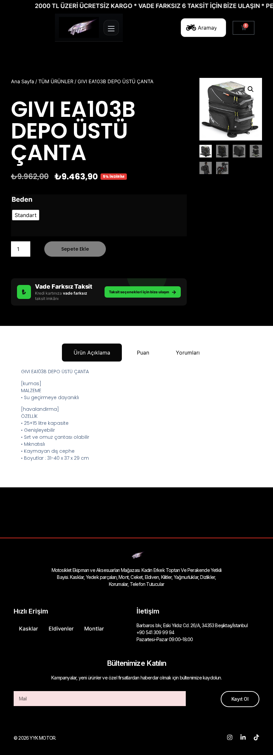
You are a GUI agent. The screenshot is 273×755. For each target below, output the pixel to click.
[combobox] (203, 27)
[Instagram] (230, 737)
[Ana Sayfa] (79, 27)
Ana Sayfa (22, 82)
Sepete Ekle (75, 249)
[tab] (92, 353)
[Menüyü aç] (111, 27)
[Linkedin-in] (243, 737)
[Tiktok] (256, 737)
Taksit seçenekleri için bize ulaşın (142, 292)
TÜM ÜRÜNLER (55, 82)
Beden (22, 199)
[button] (251, 89)
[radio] (25, 215)
